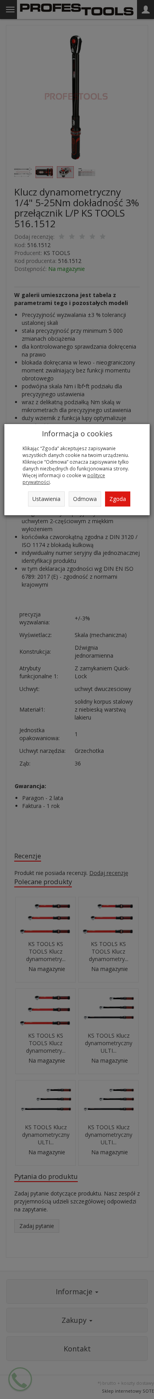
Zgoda (117, 499)
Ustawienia (46, 499)
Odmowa (85, 499)
